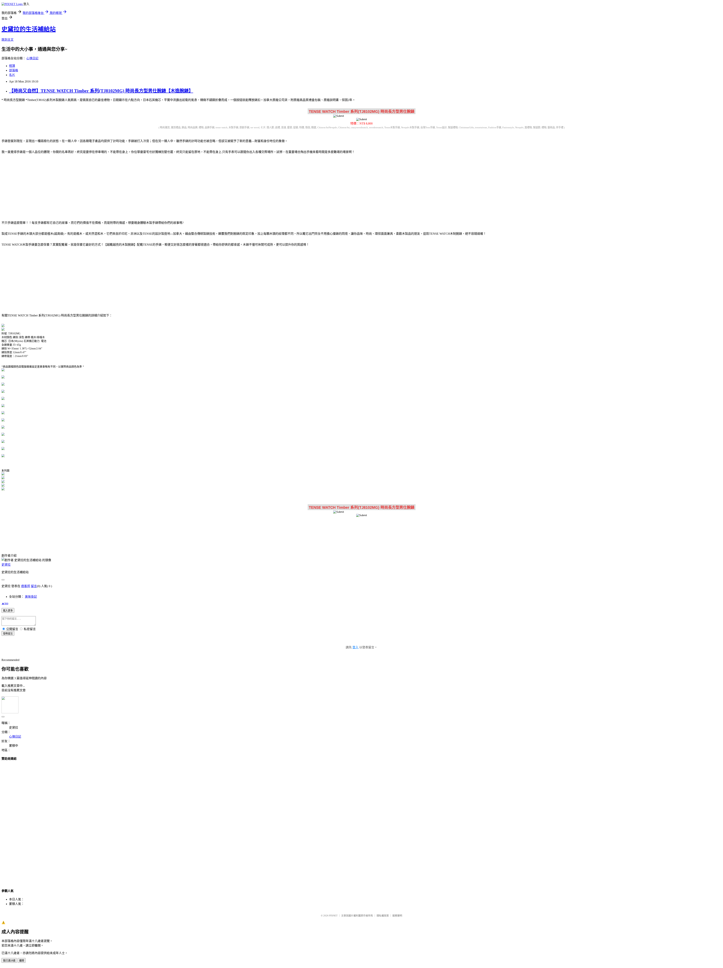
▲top (5, 603)
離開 (21, 960)
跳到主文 (8, 39)
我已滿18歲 (9, 960)
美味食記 (31, 596)
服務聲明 (397, 915)
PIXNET (333, 915)
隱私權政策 (383, 915)
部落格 (13, 70)
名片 (12, 74)
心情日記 (32, 58)
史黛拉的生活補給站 (29, 29)
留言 (34, 586)
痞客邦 (25, 586)
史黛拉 (6, 564)
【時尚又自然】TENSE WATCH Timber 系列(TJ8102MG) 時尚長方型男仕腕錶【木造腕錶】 (101, 90)
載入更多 (8, 610)
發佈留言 (8, 633)
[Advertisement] (361, 186)
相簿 (12, 65)
